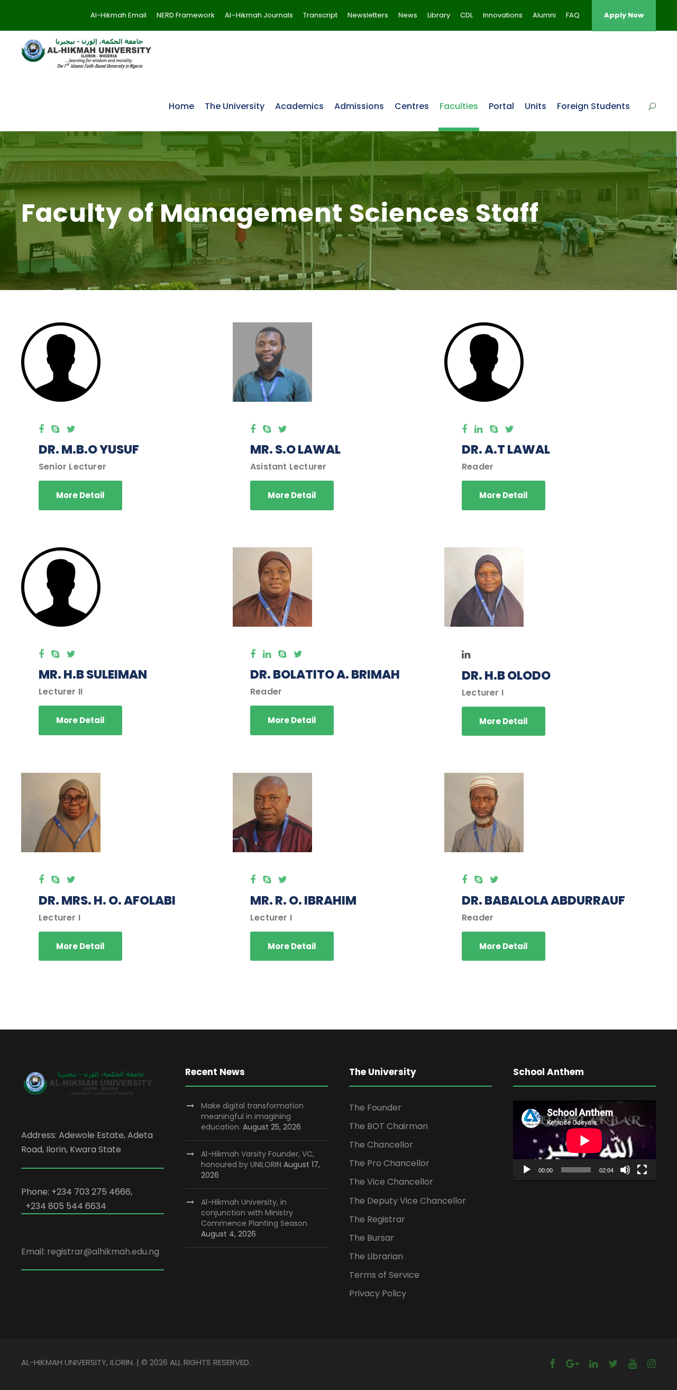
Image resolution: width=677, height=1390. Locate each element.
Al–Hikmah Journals (259, 15)
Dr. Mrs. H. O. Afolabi (107, 900)
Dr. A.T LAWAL (506, 449)
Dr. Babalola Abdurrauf (543, 900)
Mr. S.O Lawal (295, 449)
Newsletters (367, 15)
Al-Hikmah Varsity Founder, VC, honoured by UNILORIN (257, 1159)
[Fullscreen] (642, 1170)
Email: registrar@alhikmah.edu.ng (90, 1251)
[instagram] (651, 1364)
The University (234, 106)
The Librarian (376, 1256)
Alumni (544, 15)
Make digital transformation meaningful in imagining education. (252, 1116)
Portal (501, 106)
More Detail (80, 495)
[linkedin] (478, 429)
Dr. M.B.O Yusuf (89, 449)
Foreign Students (593, 106)
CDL (466, 15)
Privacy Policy (377, 1293)
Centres (412, 106)
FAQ (573, 15)
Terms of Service (384, 1275)
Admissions (359, 106)
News (407, 15)
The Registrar (377, 1219)
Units (535, 106)
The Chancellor (381, 1145)
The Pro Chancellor (389, 1163)
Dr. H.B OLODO (506, 675)
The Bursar (371, 1238)
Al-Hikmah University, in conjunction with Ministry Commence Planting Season (254, 1213)
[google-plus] (572, 1364)
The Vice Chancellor (391, 1182)
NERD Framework (186, 15)
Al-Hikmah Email (118, 15)
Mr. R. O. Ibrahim (303, 900)
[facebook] (41, 429)
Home (181, 106)
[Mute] (625, 1170)
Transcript (320, 15)
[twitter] (71, 429)
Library (438, 15)
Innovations (503, 15)
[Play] (527, 1170)
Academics (299, 106)
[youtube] (632, 1364)
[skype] (55, 429)
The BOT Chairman (388, 1126)
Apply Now (624, 15)
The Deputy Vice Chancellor (407, 1201)
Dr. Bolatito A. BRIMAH (325, 674)
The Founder (375, 1108)
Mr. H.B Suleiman (93, 674)
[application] (584, 1140)
